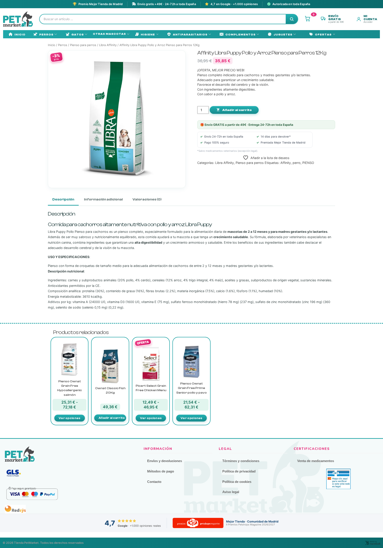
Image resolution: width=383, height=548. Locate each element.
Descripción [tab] (63, 199)
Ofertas (323, 34)
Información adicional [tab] (103, 199)
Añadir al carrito (237, 110)
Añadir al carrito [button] (112, 418)
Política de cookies (236, 482)
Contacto (154, 482)
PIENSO (308, 163)
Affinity (285, 163)
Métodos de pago (160, 471)
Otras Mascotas (109, 33)
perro (297, 163)
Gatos (77, 34)
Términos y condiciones (240, 461)
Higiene (148, 34)
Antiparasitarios (190, 34)
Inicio (19, 34)
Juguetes (283, 34)
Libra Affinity (108, 45)
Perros (46, 34)
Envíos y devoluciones (164, 461)
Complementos (240, 34)
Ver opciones (69, 418)
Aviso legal (230, 492)
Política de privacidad (239, 471)
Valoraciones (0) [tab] (147, 199)
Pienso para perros (83, 45)
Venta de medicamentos (315, 461)
